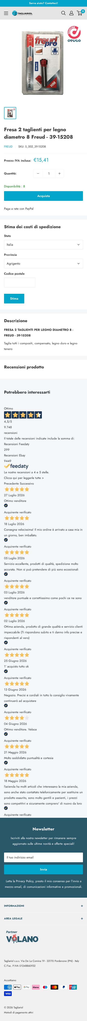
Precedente (11, 483)
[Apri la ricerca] (63, 13)
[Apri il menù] (6, 13)
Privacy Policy (24, 881)
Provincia (10, 255)
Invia (43, 869)
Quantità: (10, 173)
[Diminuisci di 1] (38, 173)
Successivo (27, 483)
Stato (7, 236)
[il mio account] (71, 13)
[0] (79, 13)
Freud (8, 146)
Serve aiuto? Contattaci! (43, 3)
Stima (14, 298)
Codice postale (14, 273)
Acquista (43, 196)
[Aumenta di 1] (59, 173)
